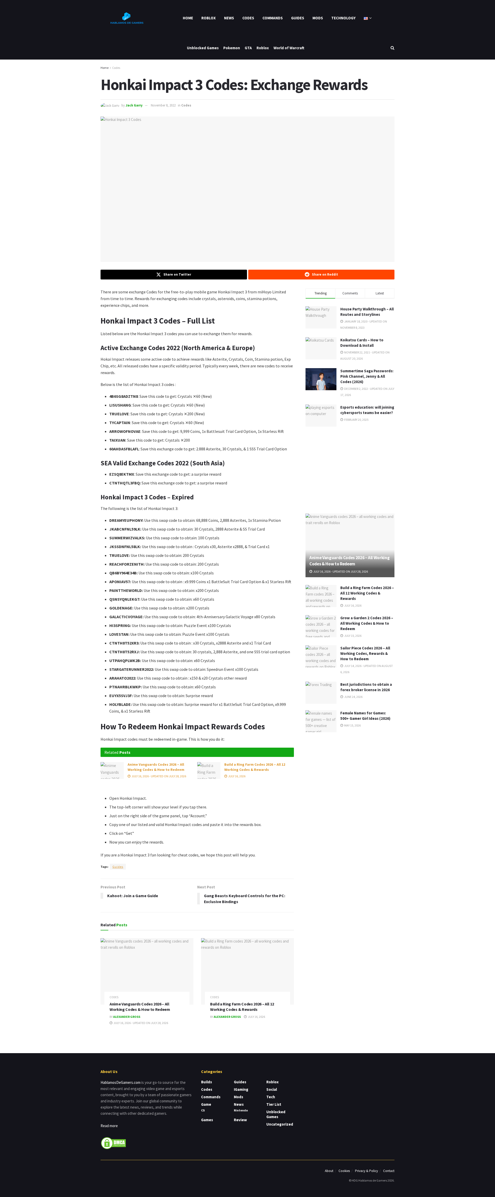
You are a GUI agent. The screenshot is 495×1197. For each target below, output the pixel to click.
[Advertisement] (350, 469)
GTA (248, 47)
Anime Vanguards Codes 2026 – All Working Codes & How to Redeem (156, 767)
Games (207, 1119)
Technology (343, 17)
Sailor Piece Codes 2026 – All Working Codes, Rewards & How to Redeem (365, 653)
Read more (109, 1125)
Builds (206, 1081)
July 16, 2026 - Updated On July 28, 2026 (158, 776)
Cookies (344, 1171)
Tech (270, 1096)
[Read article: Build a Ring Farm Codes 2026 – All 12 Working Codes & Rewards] (208, 770)
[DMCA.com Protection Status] (113, 1142)
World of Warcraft (289, 47)
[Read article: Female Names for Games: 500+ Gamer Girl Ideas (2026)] (321, 721)
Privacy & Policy (366, 1171)
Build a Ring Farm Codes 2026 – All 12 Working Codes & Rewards (254, 767)
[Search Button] (392, 48)
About (329, 1171)
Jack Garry (134, 105)
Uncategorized (279, 1124)
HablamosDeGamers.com (121, 1082)
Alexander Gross (126, 1017)
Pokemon (231, 47)
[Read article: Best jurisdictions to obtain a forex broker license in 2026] (321, 693)
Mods (317, 17)
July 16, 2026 (236, 776)
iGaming (241, 1089)
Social (271, 1089)
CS (203, 1110)
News (229, 17)
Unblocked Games (203, 47)
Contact (388, 1171)
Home (188, 17)
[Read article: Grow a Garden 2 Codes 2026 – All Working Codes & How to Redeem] (321, 626)
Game (206, 1104)
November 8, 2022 (163, 105)
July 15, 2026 (352, 636)
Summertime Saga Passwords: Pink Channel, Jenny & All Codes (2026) (366, 376)
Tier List (273, 1104)
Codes (248, 17)
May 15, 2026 (352, 725)
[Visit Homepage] (126, 18)
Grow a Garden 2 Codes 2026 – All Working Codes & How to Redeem (366, 623)
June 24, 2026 (353, 697)
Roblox (208, 17)
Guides (297, 17)
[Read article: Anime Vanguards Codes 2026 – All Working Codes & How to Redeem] (112, 770)
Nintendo (241, 1110)
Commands (272, 17)
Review (240, 1119)
